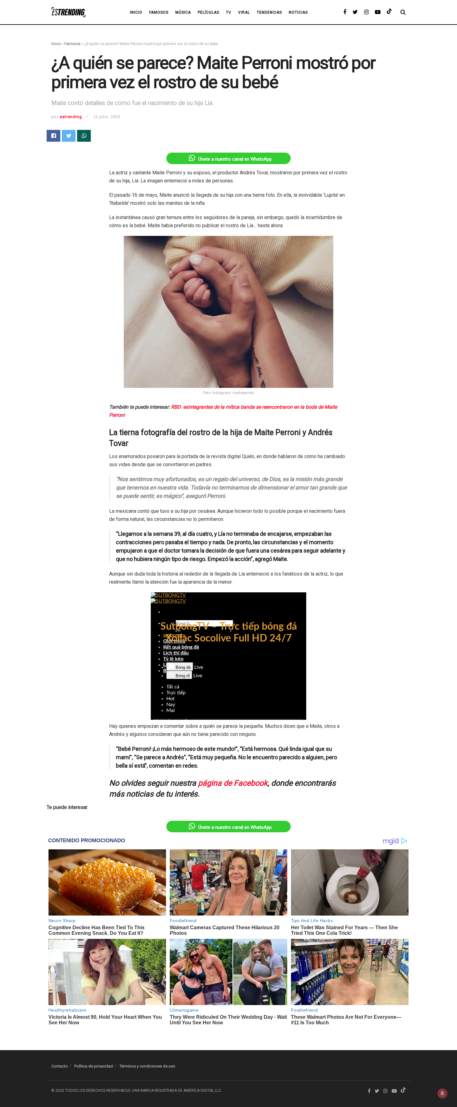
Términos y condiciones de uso (147, 1066)
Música (183, 12)
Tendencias (269, 12)
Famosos (158, 12)
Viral (244, 12)
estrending (71, 116)
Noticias (298, 12)
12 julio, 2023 (107, 116)
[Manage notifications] (442, 1093)
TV (228, 12)
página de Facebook (233, 783)
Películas (208, 12)
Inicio (56, 44)
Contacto (59, 1066)
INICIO (136, 12)
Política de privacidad (93, 1066)
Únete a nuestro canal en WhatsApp (235, 159)
